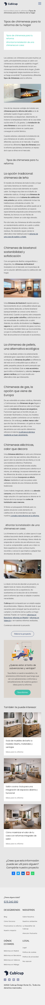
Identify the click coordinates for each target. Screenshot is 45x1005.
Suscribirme (22, 692)
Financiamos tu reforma (13, 926)
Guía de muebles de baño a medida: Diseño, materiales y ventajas (19, 744)
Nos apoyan (27, 961)
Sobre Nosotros (28, 917)
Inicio (6, 11)
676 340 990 (11, 901)
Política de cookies (29, 952)
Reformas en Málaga (11, 964)
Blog (5, 917)
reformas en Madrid (20, 618)
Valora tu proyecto (22, 634)
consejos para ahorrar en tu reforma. (24, 516)
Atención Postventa (30, 933)
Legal (25, 948)
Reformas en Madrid (11, 951)
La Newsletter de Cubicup (29, 927)
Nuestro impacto (10, 930)
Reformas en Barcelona (12, 955)
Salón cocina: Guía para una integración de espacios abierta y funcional (22, 789)
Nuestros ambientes (30, 921)
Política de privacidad (31, 957)
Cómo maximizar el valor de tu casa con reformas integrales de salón (21, 835)
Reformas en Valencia (12, 960)
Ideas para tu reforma (18, 11)
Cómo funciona (9, 921)
